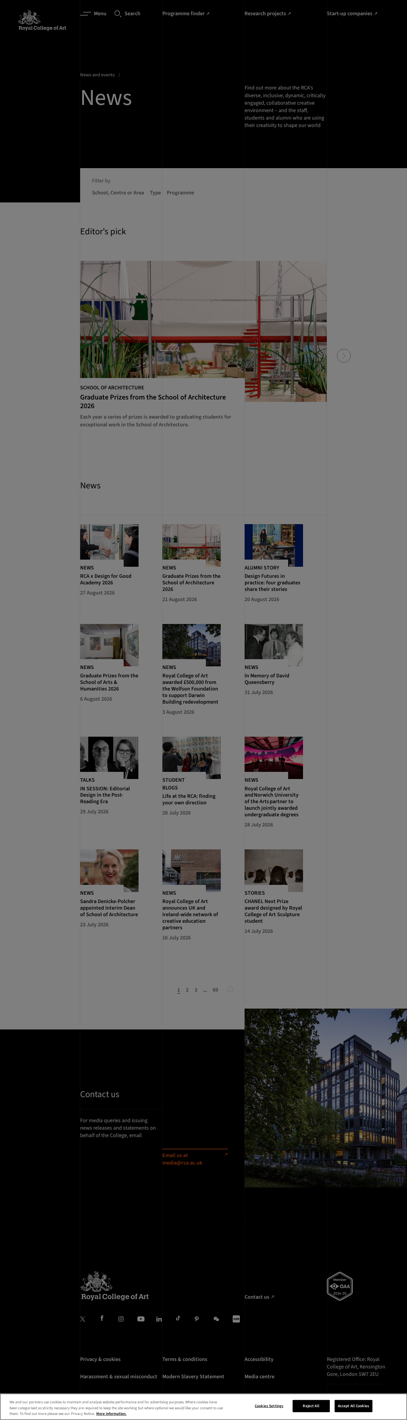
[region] (203, 1406)
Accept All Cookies (353, 1405)
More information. (111, 1413)
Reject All (311, 1405)
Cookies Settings (269, 1405)
